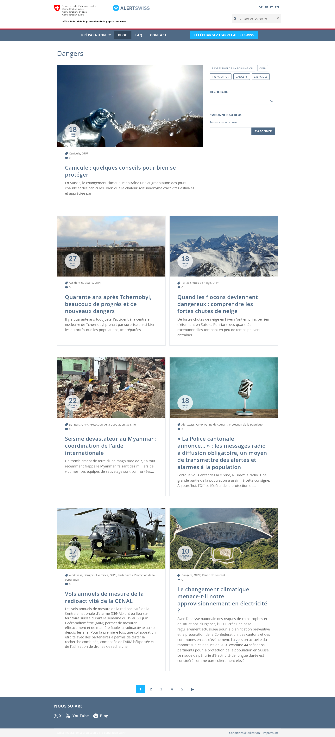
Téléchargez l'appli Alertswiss (226, 36)
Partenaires (125, 575)
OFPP (85, 153)
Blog (124, 36)
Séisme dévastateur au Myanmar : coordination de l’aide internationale (111, 445)
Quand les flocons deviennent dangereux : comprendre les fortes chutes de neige (217, 304)
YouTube (81, 715)
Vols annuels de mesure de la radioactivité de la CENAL (104, 597)
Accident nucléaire (81, 282)
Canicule (74, 153)
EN (277, 7)
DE (260, 7)
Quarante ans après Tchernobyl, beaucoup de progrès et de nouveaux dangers (108, 304)
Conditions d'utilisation (244, 733)
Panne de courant (215, 424)
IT (271, 7)
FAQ (140, 36)
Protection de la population (107, 424)
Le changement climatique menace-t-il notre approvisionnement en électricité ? (222, 599)
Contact (160, 36)
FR (266, 7)
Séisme (131, 424)
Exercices (102, 575)
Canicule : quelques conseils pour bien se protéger (120, 171)
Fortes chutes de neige (196, 282)
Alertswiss (188, 424)
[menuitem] (141, 688)
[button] (277, 18)
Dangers (74, 424)
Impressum (270, 733)
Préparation (97, 36)
